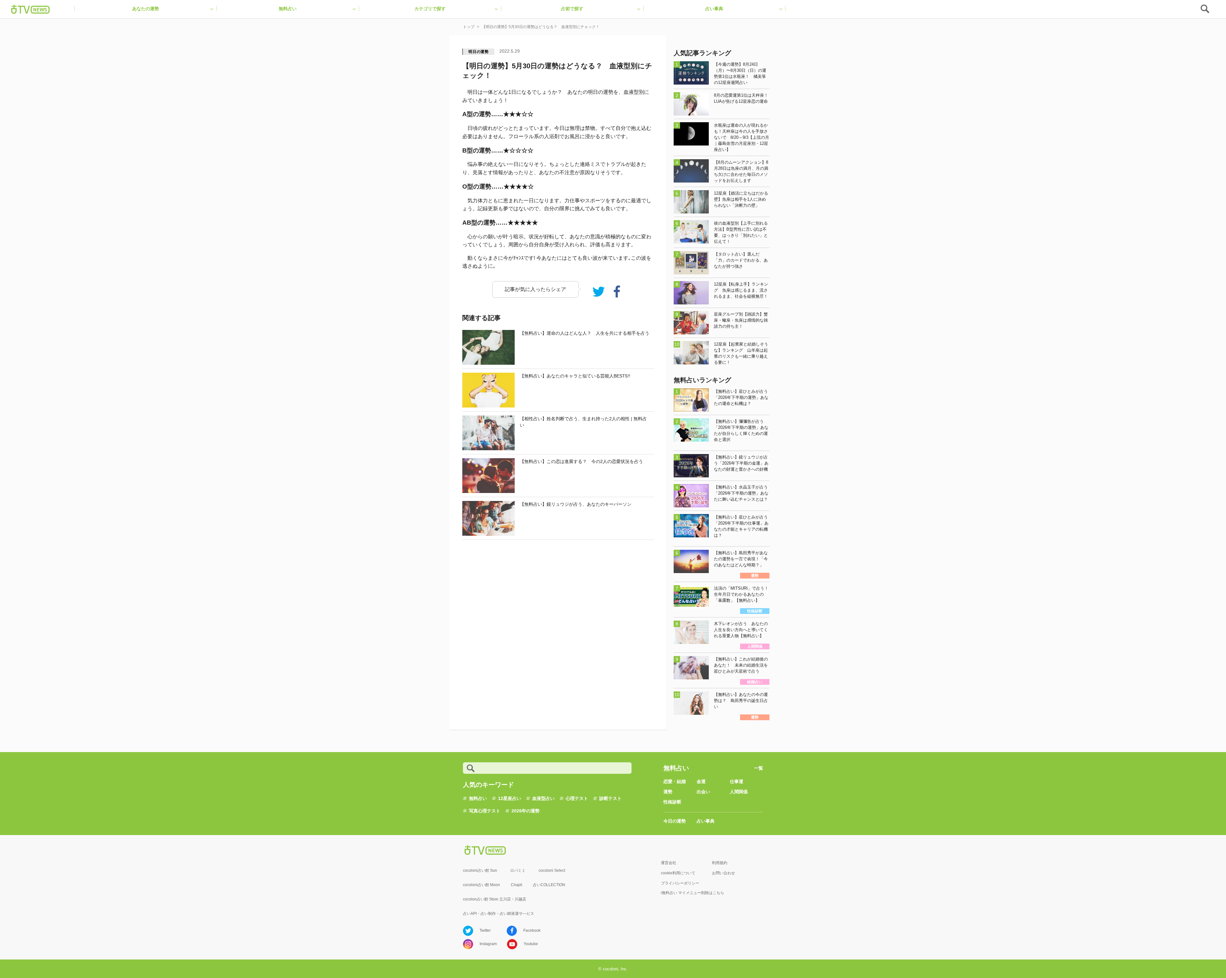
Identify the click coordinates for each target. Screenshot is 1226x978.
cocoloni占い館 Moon (481, 885)
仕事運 (736, 781)
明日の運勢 (478, 51)
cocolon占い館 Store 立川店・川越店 (494, 899)
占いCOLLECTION (549, 885)
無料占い (478, 798)
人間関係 (739, 791)
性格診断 (672, 801)
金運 (701, 781)
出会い (703, 791)
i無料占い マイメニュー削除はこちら (692, 893)
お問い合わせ (723, 873)
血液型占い (543, 798)
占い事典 (706, 821)
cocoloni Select (552, 870)
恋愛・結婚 (674, 781)
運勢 (667, 791)
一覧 (758, 768)
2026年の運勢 (525, 810)
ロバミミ (518, 870)
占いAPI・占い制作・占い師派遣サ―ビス (498, 913)
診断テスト (610, 798)
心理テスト (577, 798)
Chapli (516, 885)
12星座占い (509, 798)
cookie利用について (678, 873)
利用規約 (719, 863)
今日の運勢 (674, 821)
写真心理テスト (484, 810)
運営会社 (668, 863)
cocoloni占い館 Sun (480, 870)
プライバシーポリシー (680, 883)
